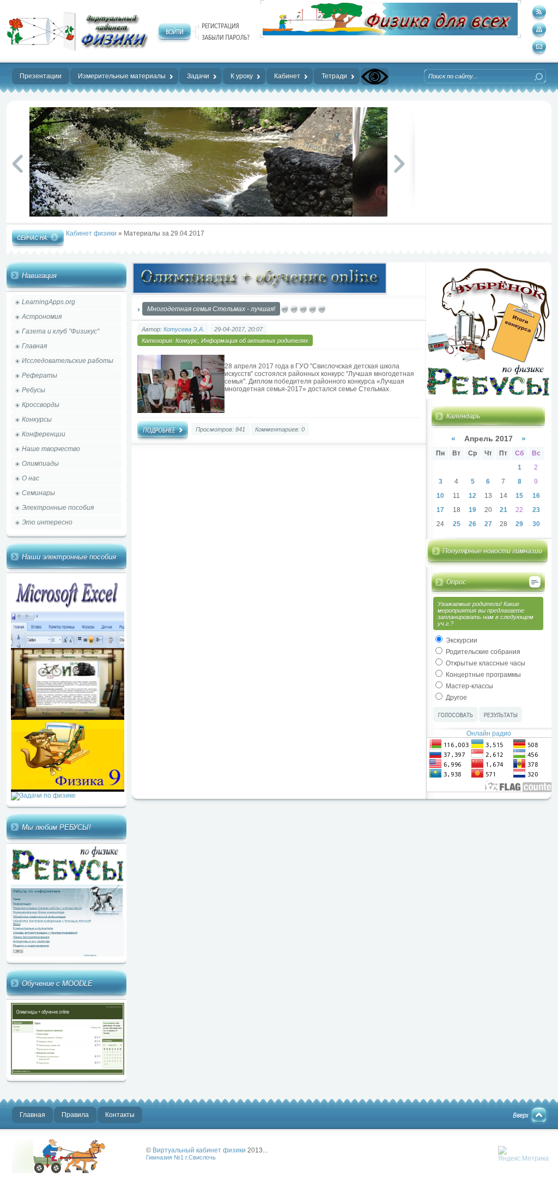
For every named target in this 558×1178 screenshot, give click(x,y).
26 (472, 524)
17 (440, 510)
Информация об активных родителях (254, 340)
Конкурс (186, 340)
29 (519, 524)
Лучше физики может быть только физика (74, 1156)
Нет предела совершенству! (77, 32)
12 (472, 495)
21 (503, 510)
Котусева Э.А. (183, 329)
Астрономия (42, 316)
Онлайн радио (488, 733)
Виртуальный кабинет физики (199, 1150)
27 (488, 524)
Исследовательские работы (67, 361)
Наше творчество (51, 449)
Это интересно (47, 522)
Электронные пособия (58, 507)
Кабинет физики (91, 233)
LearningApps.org (48, 302)
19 (472, 510)
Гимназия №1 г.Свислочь (181, 1157)
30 (536, 524)
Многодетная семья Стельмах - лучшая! (211, 309)
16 (536, 495)
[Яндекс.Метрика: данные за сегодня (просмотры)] (523, 1154)
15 (519, 495)
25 (456, 524)
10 (440, 495)
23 (536, 510)
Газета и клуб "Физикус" (60, 331)
